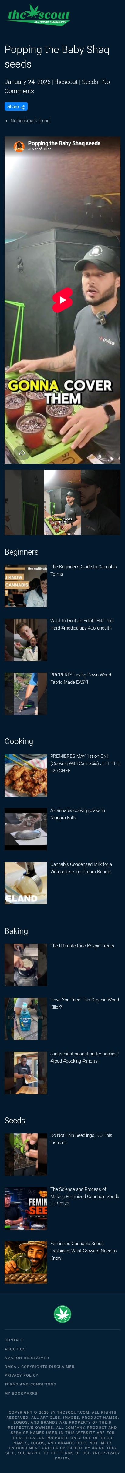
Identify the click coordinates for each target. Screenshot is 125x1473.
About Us (15, 1349)
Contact (14, 1340)
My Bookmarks (21, 1393)
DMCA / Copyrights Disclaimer (40, 1366)
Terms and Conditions (30, 1384)
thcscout (66, 81)
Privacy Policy (21, 1375)
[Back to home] (38, 15)
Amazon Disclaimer (27, 1358)
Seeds (90, 81)
